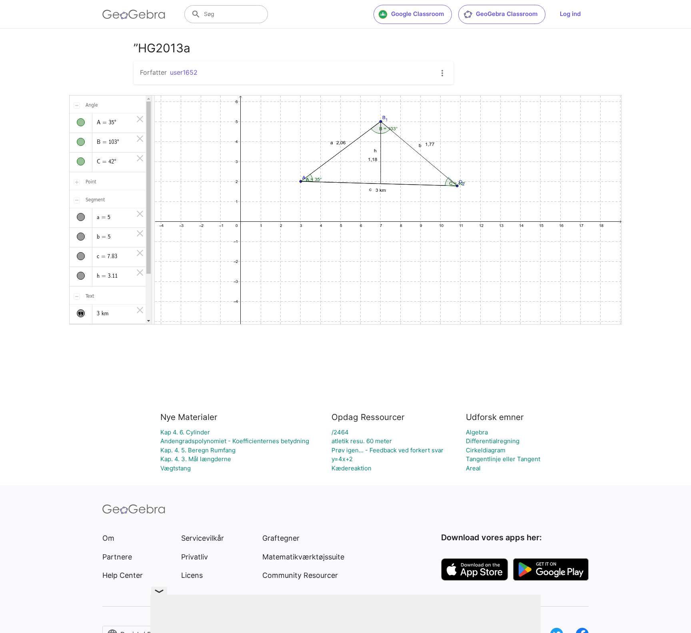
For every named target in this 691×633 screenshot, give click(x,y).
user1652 (184, 72)
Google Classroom (417, 14)
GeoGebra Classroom (506, 14)
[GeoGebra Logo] (133, 14)
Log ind (570, 14)
